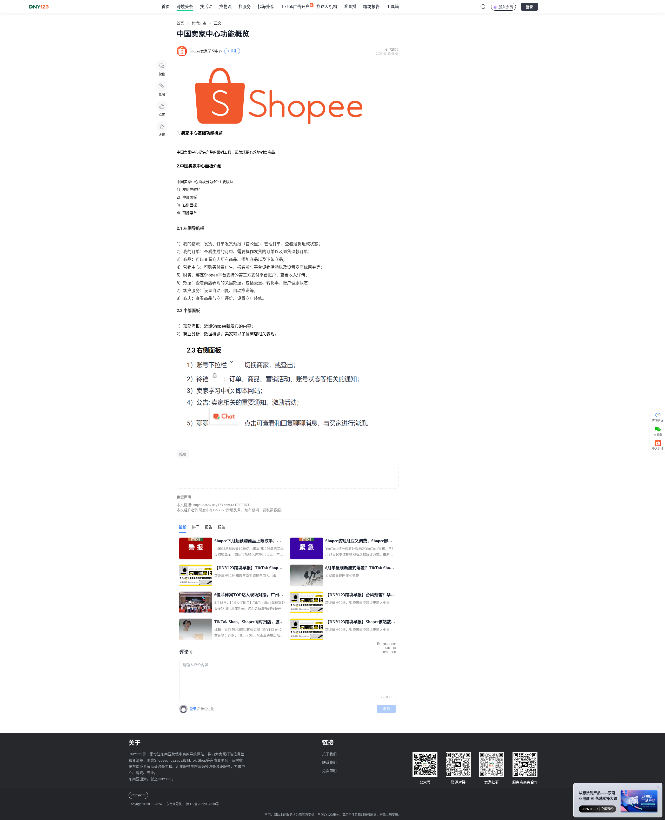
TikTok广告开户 (295, 6)
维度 (183, 454)
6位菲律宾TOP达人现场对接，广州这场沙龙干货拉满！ (248, 595)
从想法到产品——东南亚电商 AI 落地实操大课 (598, 796)
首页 (166, 6)
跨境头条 (185, 6)
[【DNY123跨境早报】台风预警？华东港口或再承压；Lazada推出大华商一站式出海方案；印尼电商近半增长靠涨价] (306, 602)
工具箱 (393, 6)
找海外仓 (266, 6)
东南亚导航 (174, 804)
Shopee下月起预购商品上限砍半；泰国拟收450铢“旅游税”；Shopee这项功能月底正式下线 (248, 541)
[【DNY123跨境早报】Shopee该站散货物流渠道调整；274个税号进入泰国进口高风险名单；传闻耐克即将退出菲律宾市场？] (306, 629)
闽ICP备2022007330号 (202, 804)
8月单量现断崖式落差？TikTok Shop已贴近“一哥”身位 (358, 568)
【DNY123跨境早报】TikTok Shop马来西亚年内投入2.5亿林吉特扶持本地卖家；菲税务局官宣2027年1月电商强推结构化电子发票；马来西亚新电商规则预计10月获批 (249, 568)
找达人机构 (326, 6)
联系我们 (329, 762)
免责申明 (329, 771)
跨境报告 (371, 6)
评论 (386, 709)
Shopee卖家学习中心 (206, 51)
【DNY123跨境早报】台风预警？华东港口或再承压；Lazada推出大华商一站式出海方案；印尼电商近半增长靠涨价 (360, 595)
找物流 (225, 6)
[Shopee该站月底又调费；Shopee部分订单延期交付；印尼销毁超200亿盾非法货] (306, 548)
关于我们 (329, 754)
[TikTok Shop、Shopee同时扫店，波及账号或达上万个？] (195, 629)
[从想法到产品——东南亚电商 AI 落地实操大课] (639, 802)
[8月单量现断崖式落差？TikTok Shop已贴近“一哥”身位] (306, 575)
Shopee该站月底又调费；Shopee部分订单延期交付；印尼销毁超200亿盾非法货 (359, 541)
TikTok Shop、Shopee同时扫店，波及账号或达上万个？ (249, 622)
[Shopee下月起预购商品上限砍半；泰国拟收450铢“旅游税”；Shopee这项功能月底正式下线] (195, 548)
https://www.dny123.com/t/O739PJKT (221, 505)
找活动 (206, 6)
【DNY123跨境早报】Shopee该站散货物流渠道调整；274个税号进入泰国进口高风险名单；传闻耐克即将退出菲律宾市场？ (360, 622)
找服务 (244, 6)
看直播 (350, 6)
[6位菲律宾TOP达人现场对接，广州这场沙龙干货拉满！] (195, 602)
